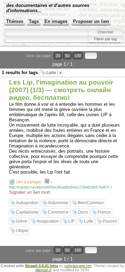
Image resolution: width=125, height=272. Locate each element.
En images (55, 21)
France (104, 212)
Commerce (58, 212)
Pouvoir (110, 221)
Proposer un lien (91, 21)
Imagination (48, 221)
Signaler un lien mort (29, 192)
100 (78, 56)
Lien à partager (28, 182)
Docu (83, 212)
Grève (21, 221)
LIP (71, 221)
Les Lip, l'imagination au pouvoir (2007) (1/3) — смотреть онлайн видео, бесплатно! (61, 90)
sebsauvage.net (77, 266)
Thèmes (14, 21)
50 (67, 56)
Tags (34, 21)
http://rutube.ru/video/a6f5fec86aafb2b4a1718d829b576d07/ (59, 187)
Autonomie (58, 202)
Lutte (54, 72)
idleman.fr (43, 270)
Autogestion (27, 202)
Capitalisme (27, 212)
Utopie (22, 230)
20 (58, 56)
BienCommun (91, 202)
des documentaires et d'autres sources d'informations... (47, 8)
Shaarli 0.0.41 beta (41, 266)
